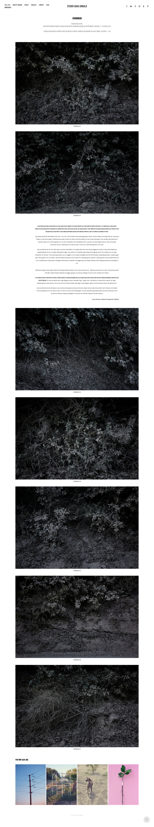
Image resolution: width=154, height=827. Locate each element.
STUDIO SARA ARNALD (77, 6)
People (27, 5)
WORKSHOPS (8, 7)
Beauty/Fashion (17, 5)
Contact (41, 5)
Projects (33, 5)
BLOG (47, 5)
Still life (7, 5)
